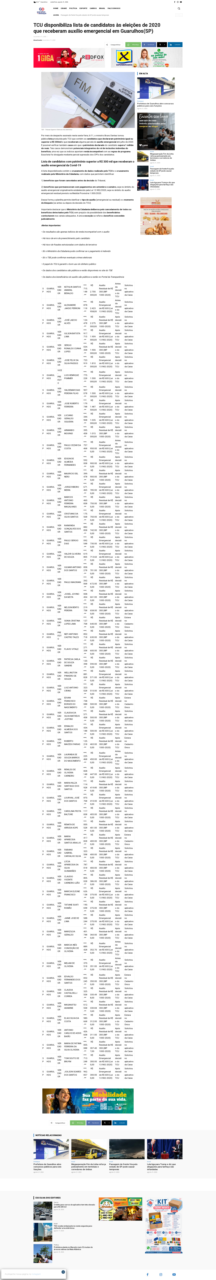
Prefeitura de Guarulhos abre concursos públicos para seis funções (155, 105)
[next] (180, 15)
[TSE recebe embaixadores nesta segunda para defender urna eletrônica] (43, 1232)
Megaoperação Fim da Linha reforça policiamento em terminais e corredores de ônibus (162, 157)
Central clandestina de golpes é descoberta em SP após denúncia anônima (88, 15)
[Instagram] (177, 2)
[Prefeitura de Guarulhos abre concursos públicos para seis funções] (156, 88)
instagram (36, 1274)
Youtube (179, 1275)
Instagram (166, 1275)
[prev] (176, 15)
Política (56, 1244)
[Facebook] (174, 2)
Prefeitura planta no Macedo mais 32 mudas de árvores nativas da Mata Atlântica (73, 1248)
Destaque (140, 101)
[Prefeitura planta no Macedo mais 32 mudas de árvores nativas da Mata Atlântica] (43, 1253)
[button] (178, 8)
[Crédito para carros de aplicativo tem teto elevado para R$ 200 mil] (43, 1211)
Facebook (153, 1275)
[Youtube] (180, 2)
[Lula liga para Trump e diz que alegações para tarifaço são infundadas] (142, 185)
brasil (152, 151)
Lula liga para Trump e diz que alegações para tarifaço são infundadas (162, 185)
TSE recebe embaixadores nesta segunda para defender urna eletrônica (73, 1227)
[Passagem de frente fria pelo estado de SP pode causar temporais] (142, 171)
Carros (56, 1202)
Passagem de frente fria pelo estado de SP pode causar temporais (162, 171)
